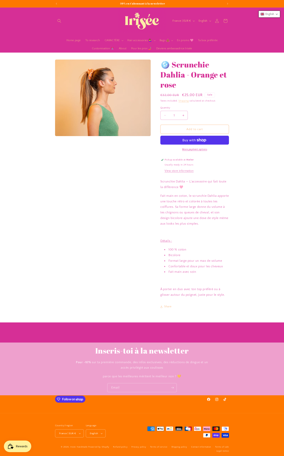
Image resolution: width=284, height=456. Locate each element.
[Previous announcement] (56, 3)
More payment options (194, 149)
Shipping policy (179, 447)
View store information (179, 170)
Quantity (165, 107)
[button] (59, 21)
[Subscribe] (172, 387)
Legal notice (222, 451)
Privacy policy (138, 447)
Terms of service (159, 447)
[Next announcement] (227, 3)
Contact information (201, 447)
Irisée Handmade (79, 447)
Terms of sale (222, 447)
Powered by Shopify (98, 447)
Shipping (184, 101)
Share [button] (168, 306)
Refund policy (120, 447)
